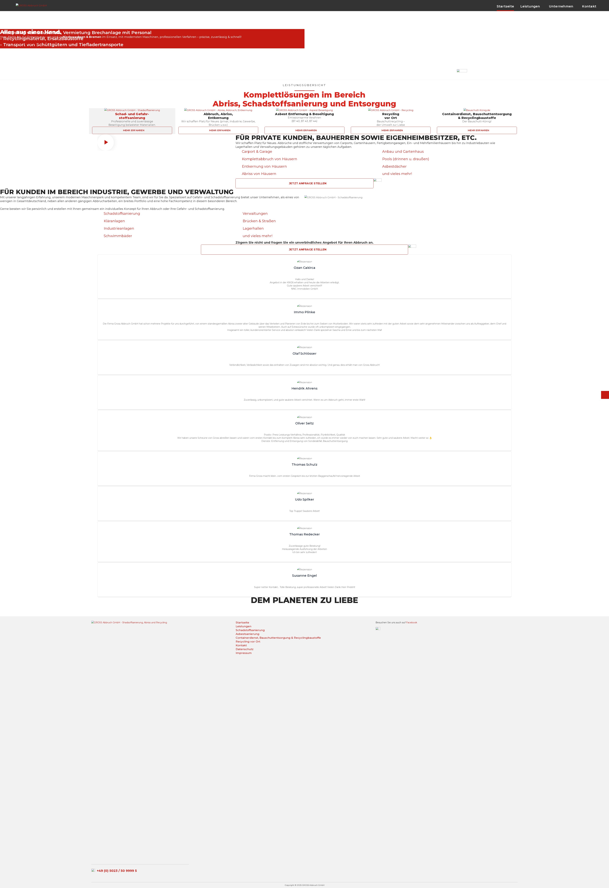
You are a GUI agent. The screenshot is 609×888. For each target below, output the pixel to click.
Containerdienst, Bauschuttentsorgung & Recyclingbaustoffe (278, 637)
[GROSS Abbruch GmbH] (31, 5)
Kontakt (241, 645)
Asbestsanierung (247, 634)
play (105, 142)
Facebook (411, 622)
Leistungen (243, 626)
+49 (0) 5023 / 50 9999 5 (117, 871)
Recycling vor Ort (248, 641)
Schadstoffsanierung (250, 630)
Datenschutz (244, 649)
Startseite (242, 622)
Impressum (244, 653)
